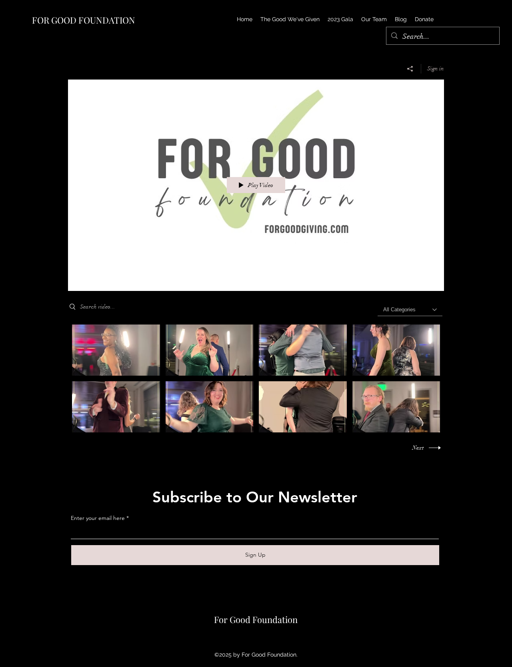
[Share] (410, 69)
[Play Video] (116, 350)
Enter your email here (98, 518)
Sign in (435, 68)
